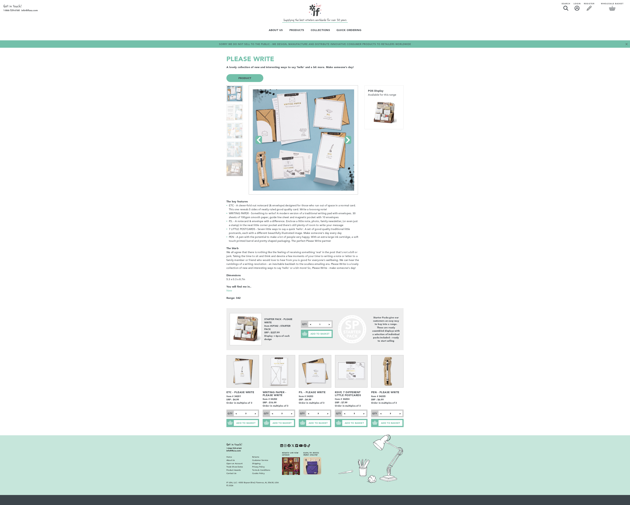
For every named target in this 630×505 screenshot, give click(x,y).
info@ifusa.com (29, 10)
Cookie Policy (258, 473)
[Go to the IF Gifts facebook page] (289, 445)
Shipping (256, 463)
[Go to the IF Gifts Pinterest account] (305, 445)
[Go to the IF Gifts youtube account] (301, 445)
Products (296, 30)
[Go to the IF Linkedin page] (281, 445)
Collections (320, 30)
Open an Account (234, 463)
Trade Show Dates (234, 466)
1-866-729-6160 (11, 10)
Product (244, 78)
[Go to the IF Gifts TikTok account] (308, 445)
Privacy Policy (258, 466)
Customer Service (260, 460)
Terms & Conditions (261, 470)
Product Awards (233, 470)
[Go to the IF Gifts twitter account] (292, 445)
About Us (276, 30)
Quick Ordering (348, 30)
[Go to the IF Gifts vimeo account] (296, 445)
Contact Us (231, 473)
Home (229, 456)
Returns (255, 456)
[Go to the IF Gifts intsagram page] (285, 445)
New (229, 290)
